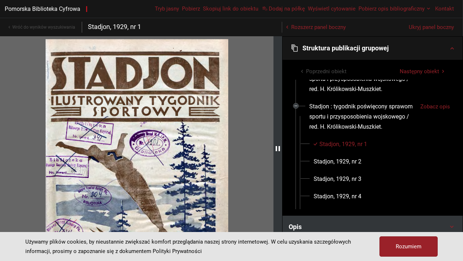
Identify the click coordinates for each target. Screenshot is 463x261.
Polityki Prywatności (177, 251)
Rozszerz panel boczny (318, 27)
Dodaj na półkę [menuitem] (287, 8)
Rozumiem (408, 246)
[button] (373, 48)
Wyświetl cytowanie (332, 8)
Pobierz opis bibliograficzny (391, 8)
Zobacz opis (435, 106)
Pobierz (191, 8)
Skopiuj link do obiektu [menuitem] (230, 8)
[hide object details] (277, 148)
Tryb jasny (167, 8)
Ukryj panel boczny (431, 27)
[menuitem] (361, 116)
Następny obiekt (419, 71)
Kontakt (444, 8)
